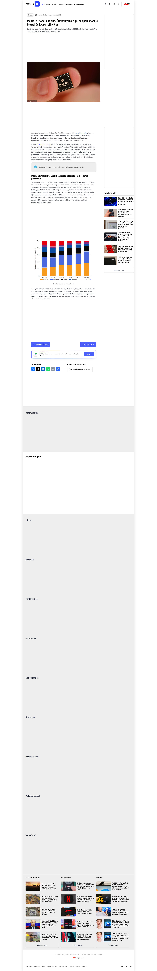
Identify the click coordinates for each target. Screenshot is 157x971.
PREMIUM (47, 4)
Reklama (72, 966)
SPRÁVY (54, 4)
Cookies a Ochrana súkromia (49, 966)
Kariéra (78, 966)
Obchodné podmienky (33, 966)
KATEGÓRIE (80, 4)
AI (74, 4)
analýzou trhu (81, 133)
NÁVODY (61, 4)
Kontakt (83, 966)
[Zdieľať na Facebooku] (33, 369)
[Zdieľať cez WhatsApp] (48, 369)
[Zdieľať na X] (38, 369)
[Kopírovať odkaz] (58, 369)
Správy (30, 15)
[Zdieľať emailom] (53, 369)
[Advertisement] (63, 46)
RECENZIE (69, 4)
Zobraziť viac (119, 270)
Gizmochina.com (44, 144)
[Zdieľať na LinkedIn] (43, 369)
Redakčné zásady (64, 966)
